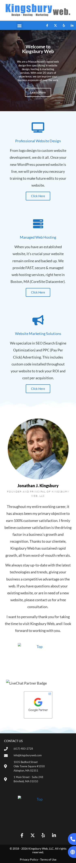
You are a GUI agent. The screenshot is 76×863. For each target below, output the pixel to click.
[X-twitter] (55, 26)
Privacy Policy (29, 859)
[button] (19, 25)
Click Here (38, 196)
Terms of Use (48, 859)
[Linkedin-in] (72, 26)
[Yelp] (64, 26)
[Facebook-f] (47, 26)
